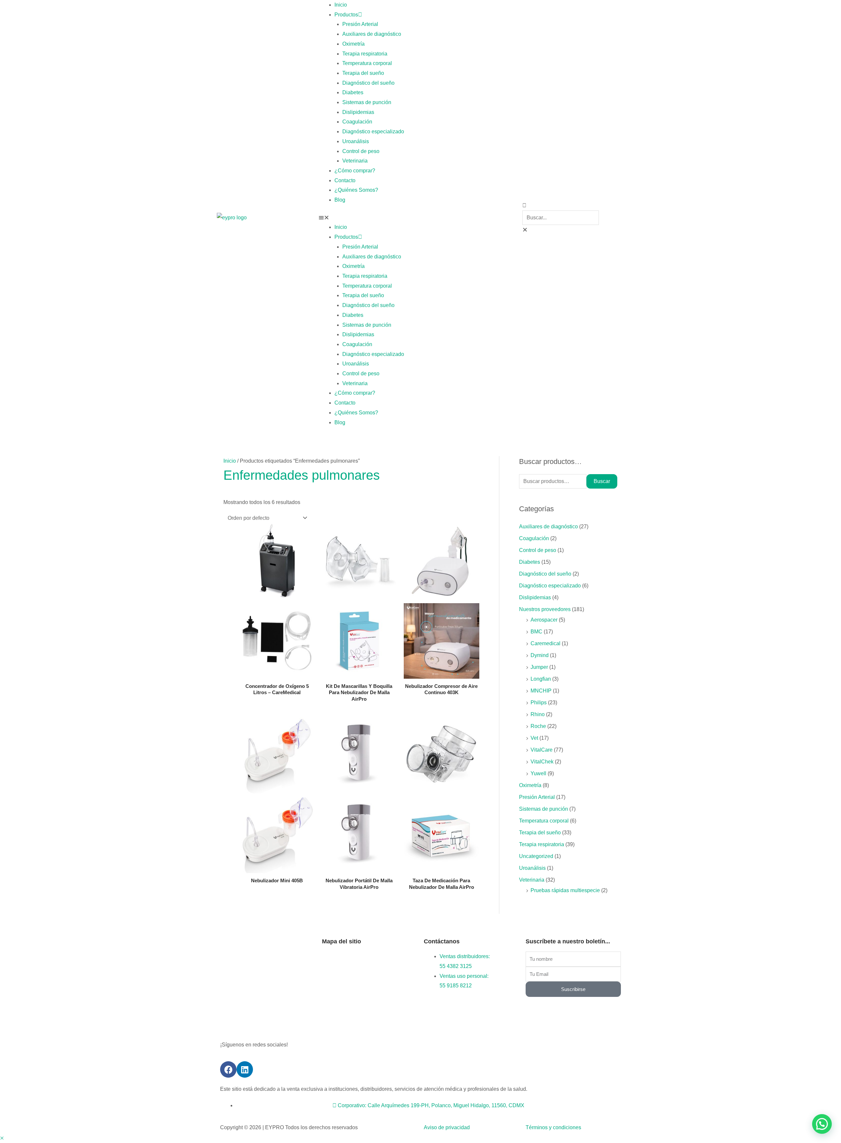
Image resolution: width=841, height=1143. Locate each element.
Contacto (344, 180)
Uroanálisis (355, 141)
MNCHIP (541, 690)
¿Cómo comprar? (354, 170)
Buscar (602, 481)
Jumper (539, 667)
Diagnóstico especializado (373, 131)
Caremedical (545, 643)
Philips (539, 702)
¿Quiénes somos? (343, 971)
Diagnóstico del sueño (368, 83)
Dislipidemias (358, 112)
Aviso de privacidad (447, 1127)
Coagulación (357, 121)
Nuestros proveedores (545, 609)
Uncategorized (536, 856)
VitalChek (542, 761)
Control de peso (360, 151)
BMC (536, 631)
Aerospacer (544, 620)
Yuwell (538, 773)
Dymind (540, 655)
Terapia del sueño (363, 73)
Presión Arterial (360, 24)
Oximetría (353, 44)
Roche (538, 726)
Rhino (538, 714)
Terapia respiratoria (364, 53)
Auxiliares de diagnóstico (371, 34)
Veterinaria (355, 161)
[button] (420, 218)
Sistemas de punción (366, 102)
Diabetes (352, 92)
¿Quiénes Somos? (356, 190)
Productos (346, 14)
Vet (534, 738)
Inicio (340, 5)
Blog (339, 200)
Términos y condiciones (553, 1127)
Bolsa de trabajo (389, 986)
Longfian (541, 679)
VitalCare (542, 750)
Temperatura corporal (367, 63)
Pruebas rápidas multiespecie (565, 890)
